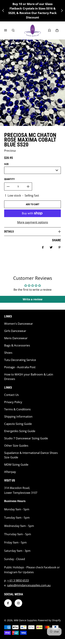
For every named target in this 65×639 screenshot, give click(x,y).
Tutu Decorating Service (20, 360)
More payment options (32, 222)
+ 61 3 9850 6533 (18, 580)
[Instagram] (18, 603)
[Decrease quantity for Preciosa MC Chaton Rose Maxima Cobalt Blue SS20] (8, 186)
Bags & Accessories (17, 345)
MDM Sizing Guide (16, 464)
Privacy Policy (13, 402)
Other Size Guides (16, 445)
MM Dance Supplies (25, 620)
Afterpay (10, 472)
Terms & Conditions (17, 409)
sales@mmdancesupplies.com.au (29, 585)
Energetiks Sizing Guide (19, 431)
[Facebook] (8, 603)
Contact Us (11, 395)
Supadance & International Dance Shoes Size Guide (31, 455)
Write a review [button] (32, 299)
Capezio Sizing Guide (18, 424)
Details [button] (9, 231)
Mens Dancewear (16, 338)
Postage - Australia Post (20, 367)
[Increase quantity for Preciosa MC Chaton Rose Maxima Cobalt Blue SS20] (28, 186)
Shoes (8, 353)
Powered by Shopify (49, 620)
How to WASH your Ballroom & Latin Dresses (28, 376)
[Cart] (57, 30)
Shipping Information (18, 416)
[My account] (49, 30)
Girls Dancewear (15, 331)
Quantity (9, 179)
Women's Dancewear (18, 324)
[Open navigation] (8, 30)
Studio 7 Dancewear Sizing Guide (26, 438)
